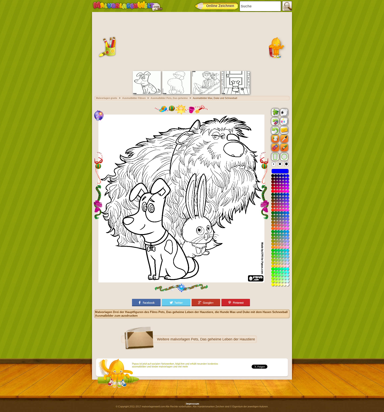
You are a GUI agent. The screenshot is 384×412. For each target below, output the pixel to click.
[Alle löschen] (274, 121)
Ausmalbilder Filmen (134, 98)
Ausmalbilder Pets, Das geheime (169, 98)
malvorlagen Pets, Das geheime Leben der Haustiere (212, 339)
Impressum (192, 403)
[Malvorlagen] (127, 6)
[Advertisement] (192, 41)
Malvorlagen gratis (106, 98)
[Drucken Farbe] (284, 121)
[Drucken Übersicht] (284, 112)
